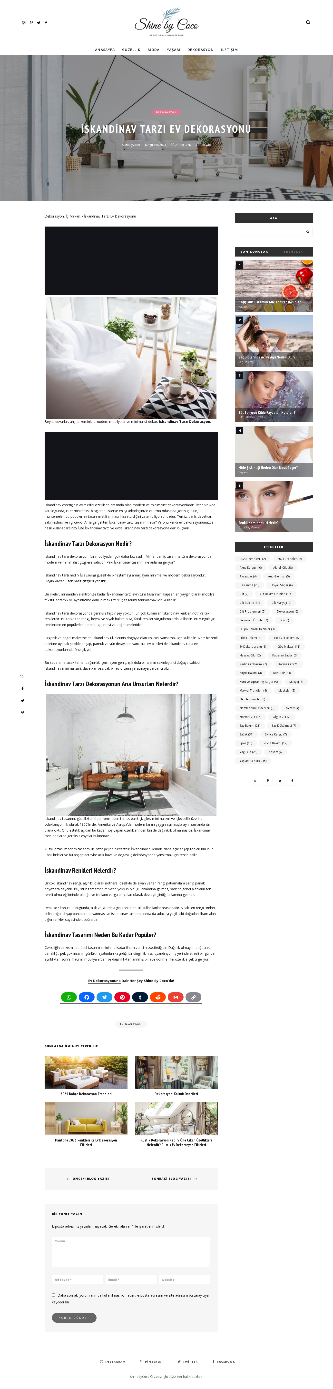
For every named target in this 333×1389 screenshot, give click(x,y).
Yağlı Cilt (248, 752)
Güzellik (131, 49)
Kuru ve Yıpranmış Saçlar (259, 682)
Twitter (38, 22)
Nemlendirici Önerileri (257, 708)
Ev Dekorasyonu (131, 1024)
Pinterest (31, 22)
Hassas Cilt (250, 655)
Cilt (244, 594)
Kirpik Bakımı (251, 673)
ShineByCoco (131, 145)
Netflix (292, 708)
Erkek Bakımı (250, 638)
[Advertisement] (132, 261)
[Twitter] (22, 700)
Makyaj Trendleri (253, 690)
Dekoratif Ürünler (254, 620)
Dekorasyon (200, 49)
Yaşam (173, 49)
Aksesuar (248, 576)
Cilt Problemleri (252, 611)
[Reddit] (158, 998)
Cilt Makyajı (281, 603)
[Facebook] (22, 688)
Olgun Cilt (281, 717)
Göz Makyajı (289, 647)
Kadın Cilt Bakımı (253, 664)
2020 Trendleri (253, 559)
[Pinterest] (22, 713)
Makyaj (296, 682)
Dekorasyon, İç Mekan (62, 216)
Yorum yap (203, 145)
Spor (246, 743)
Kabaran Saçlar (284, 655)
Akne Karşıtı (251, 568)
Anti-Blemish (279, 576)
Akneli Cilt (283, 568)
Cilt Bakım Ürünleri (275, 594)
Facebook (45, 22)
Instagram (24, 22)
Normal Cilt (250, 717)
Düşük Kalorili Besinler (257, 629)
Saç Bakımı (250, 726)
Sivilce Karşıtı (276, 734)
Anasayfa (105, 49)
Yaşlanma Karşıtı (253, 761)
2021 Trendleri (289, 559)
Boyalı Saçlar (282, 585)
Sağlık (246, 734)
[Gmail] (176, 998)
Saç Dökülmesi (284, 726)
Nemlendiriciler (252, 699)
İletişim (229, 49)
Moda (154, 49)
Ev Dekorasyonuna (104, 980)
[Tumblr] (140, 998)
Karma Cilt (288, 664)
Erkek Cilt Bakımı (286, 638)
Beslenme (249, 585)
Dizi (284, 620)
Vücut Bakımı (275, 743)
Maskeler (286, 690)
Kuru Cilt (282, 673)
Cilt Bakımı (250, 603)
